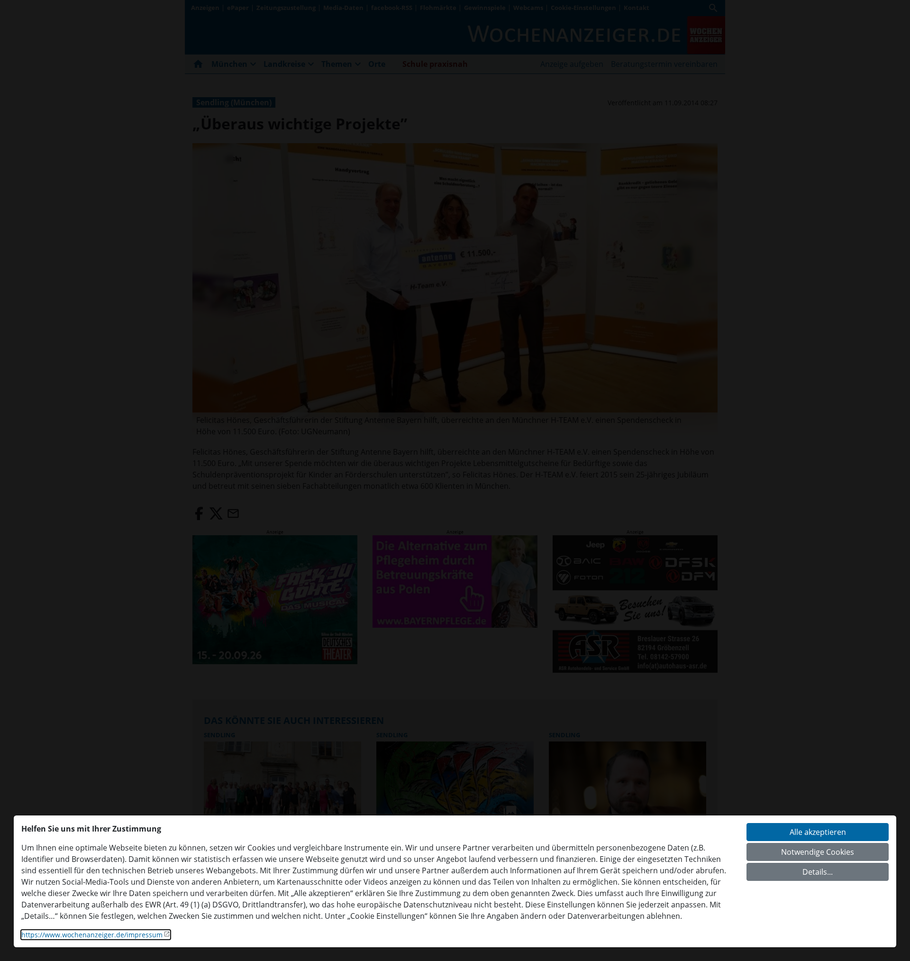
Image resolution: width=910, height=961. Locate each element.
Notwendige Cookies (817, 852)
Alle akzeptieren (818, 832)
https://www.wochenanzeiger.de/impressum (92, 934)
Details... (817, 872)
